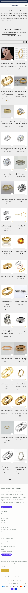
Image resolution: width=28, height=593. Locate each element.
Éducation (3, 525)
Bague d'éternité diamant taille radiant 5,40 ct (21, 173)
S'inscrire (5, 570)
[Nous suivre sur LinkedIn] (22, 576)
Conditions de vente (5, 522)
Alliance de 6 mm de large (21, 437)
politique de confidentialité (7, 538)
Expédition (3, 520)
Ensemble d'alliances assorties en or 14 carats (7, 198)
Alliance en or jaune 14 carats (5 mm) (7, 252)
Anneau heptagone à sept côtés (7, 277)
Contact (3, 531)
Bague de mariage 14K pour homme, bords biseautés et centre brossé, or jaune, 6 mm (7, 94)
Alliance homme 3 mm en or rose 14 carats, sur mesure (7, 359)
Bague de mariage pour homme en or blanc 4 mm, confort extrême (21, 467)
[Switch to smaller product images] (26, 42)
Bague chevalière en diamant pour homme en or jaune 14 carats (20, 123)
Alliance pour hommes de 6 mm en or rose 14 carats (21, 359)
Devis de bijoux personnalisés (8, 546)
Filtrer (5, 41)
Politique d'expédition (6, 541)
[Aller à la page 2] (18, 478)
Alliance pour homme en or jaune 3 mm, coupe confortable (7, 439)
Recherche (3, 513)
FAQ (2, 516)
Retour (2, 549)
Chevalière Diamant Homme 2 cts (7, 149)
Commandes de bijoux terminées (8, 529)
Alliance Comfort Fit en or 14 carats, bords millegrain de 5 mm (7, 384)
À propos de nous (5, 518)
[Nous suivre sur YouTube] (15, 576)
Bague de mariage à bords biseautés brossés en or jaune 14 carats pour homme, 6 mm (7, 66)
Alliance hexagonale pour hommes (21, 225)
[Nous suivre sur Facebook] (2, 576)
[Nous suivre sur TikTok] (19, 576)
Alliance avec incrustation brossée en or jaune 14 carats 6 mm (7, 123)
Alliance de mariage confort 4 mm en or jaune (21, 383)
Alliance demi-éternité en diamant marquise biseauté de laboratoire (21, 93)
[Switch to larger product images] (23, 42)
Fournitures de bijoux (6, 527)
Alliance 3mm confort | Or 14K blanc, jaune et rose (21, 64)
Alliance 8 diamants (20, 276)
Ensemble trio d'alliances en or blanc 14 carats (21, 302)
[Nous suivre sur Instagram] (8, 576)
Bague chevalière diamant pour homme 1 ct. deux (7, 173)
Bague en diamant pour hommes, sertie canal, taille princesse (7, 226)
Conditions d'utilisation (6, 551)
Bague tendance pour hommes (21, 252)
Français (19, 580)
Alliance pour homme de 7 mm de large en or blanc (21, 330)
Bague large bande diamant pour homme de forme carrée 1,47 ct (20, 199)
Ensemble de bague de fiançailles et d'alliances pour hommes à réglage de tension (7, 332)
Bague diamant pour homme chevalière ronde (20, 149)
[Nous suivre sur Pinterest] (12, 576)
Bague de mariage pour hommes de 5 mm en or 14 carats (7, 303)
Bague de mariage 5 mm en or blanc (7, 466)
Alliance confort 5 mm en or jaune (21, 411)
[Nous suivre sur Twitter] (5, 576)
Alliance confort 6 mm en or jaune (7, 411)
